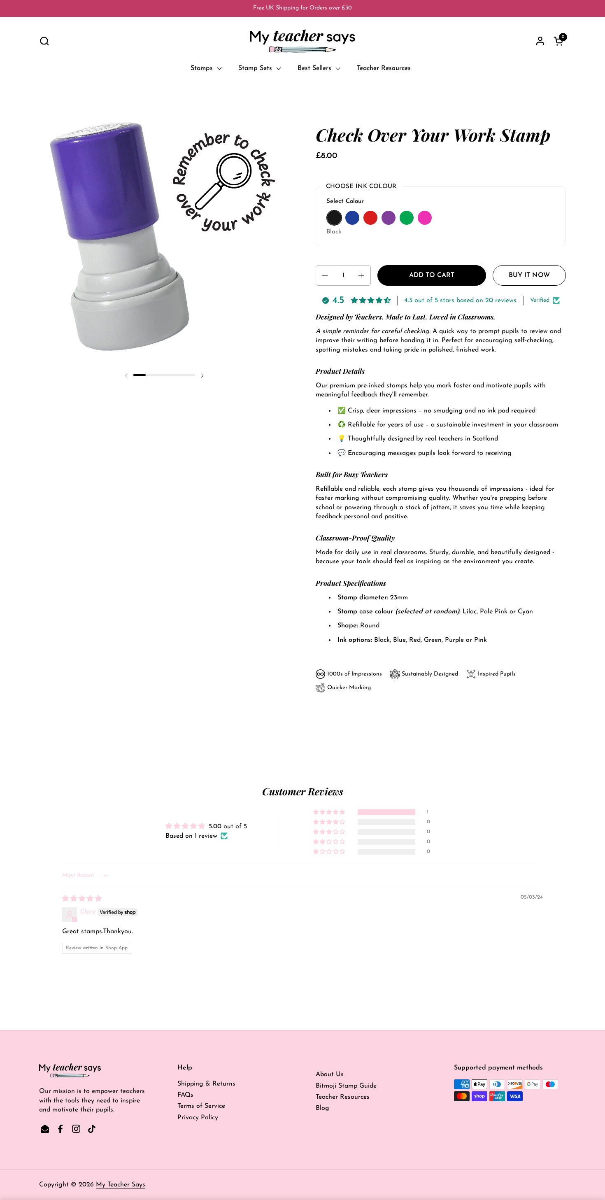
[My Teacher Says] (302, 41)
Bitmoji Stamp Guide (346, 1086)
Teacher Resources (343, 1097)
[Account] (540, 41)
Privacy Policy (197, 1117)
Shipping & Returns (206, 1084)
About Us (330, 1074)
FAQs (185, 1095)
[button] (44, 41)
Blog (322, 1108)
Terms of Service (201, 1106)
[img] (82, 899)
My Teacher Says (120, 1184)
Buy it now (529, 275)
